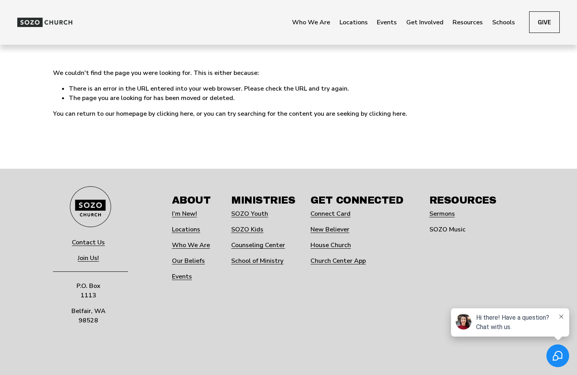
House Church (330, 245)
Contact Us (88, 242)
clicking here (175, 113)
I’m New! (184, 213)
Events (182, 276)
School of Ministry (257, 261)
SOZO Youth (249, 213)
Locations (186, 229)
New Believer (329, 229)
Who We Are (191, 245)
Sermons (442, 213)
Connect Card (330, 213)
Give (544, 22)
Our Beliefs (188, 261)
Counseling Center (258, 245)
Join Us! (88, 258)
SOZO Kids (247, 229)
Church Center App (338, 261)
